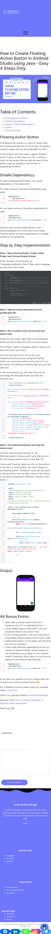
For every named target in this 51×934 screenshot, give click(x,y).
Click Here (12, 690)
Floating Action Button (16, 118)
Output (8, 127)
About (9, 919)
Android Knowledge (38, 695)
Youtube (10, 858)
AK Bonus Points (13, 130)
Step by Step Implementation (19, 124)
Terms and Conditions (15, 890)
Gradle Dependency (15, 121)
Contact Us (11, 916)
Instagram (11, 855)
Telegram (10, 861)
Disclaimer (11, 893)
